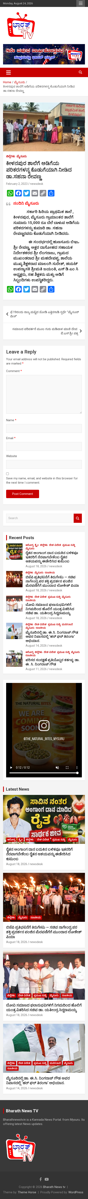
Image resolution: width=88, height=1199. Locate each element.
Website (11, 456)
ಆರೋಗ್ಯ (29, 545)
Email (11, 438)
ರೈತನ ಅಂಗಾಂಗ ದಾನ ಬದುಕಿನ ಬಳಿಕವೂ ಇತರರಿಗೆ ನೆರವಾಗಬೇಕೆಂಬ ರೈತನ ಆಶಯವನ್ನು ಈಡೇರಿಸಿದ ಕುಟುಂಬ (52, 557)
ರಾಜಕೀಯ (50, 572)
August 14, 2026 (36, 645)
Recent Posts (21, 537)
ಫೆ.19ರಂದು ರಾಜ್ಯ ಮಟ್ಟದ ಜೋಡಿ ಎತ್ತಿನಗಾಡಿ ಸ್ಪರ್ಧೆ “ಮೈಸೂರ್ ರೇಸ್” (44, 314)
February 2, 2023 (17, 183)
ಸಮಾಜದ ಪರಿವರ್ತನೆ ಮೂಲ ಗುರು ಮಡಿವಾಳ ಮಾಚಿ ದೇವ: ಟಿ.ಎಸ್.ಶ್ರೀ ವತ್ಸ (45, 331)
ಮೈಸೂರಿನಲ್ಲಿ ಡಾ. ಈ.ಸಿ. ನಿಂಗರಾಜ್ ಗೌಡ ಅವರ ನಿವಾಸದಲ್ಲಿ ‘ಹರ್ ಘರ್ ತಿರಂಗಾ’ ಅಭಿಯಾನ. (52, 636)
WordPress (75, 1192)
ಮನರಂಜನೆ (67, 624)
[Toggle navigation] (8, 72)
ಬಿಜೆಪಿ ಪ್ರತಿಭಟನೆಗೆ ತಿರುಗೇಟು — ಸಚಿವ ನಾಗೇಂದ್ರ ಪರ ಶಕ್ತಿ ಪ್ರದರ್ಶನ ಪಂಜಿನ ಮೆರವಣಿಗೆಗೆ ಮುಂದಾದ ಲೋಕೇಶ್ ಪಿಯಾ (52, 581)
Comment (14, 371)
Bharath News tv (54, 1187)
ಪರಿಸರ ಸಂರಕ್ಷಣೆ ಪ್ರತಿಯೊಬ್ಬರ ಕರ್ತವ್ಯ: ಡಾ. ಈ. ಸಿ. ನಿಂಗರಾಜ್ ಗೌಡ (53, 662)
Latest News (17, 789)
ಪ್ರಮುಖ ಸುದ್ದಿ (68, 545)
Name (11, 420)
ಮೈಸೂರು (22, 156)
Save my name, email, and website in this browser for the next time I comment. (42, 480)
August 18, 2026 (36, 566)
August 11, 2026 (36, 669)
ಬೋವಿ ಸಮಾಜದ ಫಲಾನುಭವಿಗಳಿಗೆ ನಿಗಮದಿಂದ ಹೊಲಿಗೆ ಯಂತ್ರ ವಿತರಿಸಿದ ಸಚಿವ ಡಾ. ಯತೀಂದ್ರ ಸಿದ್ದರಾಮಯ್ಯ (50, 609)
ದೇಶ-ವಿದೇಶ (55, 545)
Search (78, 518)
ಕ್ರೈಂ (37, 545)
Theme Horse (27, 1192)
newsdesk (36, 183)
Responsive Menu (80, 3)
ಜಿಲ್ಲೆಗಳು (10, 156)
